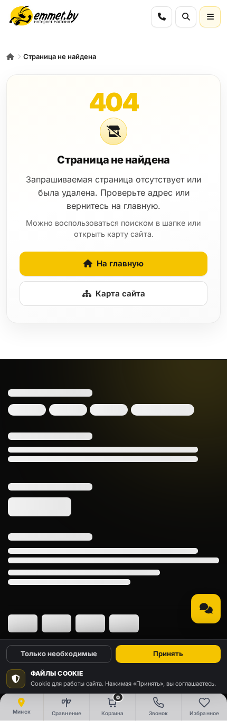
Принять (168, 653)
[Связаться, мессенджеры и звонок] (206, 608)
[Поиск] (185, 16)
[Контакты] (161, 16)
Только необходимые (59, 653)
